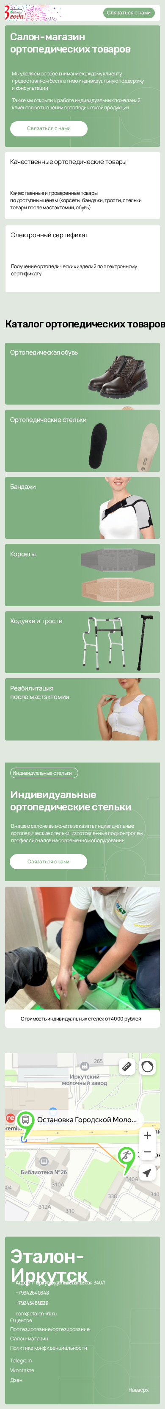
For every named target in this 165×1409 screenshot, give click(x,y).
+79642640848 (32, 1292)
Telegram (21, 1360)
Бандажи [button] (23, 486)
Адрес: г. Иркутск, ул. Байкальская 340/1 (61, 1282)
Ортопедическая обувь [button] (44, 352)
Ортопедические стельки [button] (48, 419)
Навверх (138, 1389)
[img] (16, 13)
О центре (21, 1320)
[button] (82, 374)
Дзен (16, 1380)
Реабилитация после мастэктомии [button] (39, 692)
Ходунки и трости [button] (36, 620)
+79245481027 (32, 1302)
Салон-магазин (29, 1338)
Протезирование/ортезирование (50, 1329)
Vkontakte (22, 1370)
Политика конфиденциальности (48, 1347)
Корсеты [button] (22, 553)
